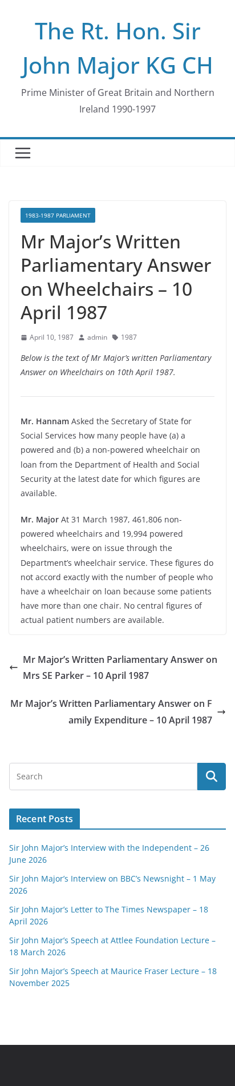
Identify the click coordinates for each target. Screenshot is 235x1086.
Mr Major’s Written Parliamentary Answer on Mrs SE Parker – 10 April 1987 (120, 667)
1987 (129, 337)
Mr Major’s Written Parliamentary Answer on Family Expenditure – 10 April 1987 (111, 711)
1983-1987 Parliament (58, 215)
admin (97, 337)
